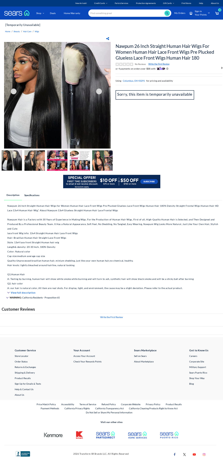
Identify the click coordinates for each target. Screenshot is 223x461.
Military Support (197, 367)
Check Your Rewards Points (87, 361)
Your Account (81, 350)
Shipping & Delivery (25, 372)
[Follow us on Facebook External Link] (174, 454)
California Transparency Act (109, 408)
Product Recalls (23, 378)
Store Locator (21, 356)
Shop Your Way (197, 378)
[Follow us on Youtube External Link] (194, 454)
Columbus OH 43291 (134, 80)
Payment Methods (50, 408)
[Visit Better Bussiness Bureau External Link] (23, 453)
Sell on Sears (140, 356)
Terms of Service (88, 404)
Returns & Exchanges (25, 367)
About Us (19, 394)
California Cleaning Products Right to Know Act (153, 408)
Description (13, 195)
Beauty (17, 31)
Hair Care (27, 31)
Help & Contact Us (24, 389)
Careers (193, 356)
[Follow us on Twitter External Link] (184, 454)
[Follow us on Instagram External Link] (204, 454)
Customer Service (25, 350)
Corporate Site (196, 361)
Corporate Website (131, 404)
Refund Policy (109, 404)
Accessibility (67, 404)
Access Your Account (84, 356)
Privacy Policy (153, 404)
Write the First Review (158, 64)
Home (7, 31)
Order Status (21, 361)
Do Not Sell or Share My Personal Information (109, 412)
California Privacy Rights (77, 408)
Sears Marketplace (145, 350)
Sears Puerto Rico (198, 372)
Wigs (37, 31)
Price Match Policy (46, 404)
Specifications (32, 195)
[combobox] (129, 13)
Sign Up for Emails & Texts (28, 383)
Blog (191, 383)
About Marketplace (144, 361)
